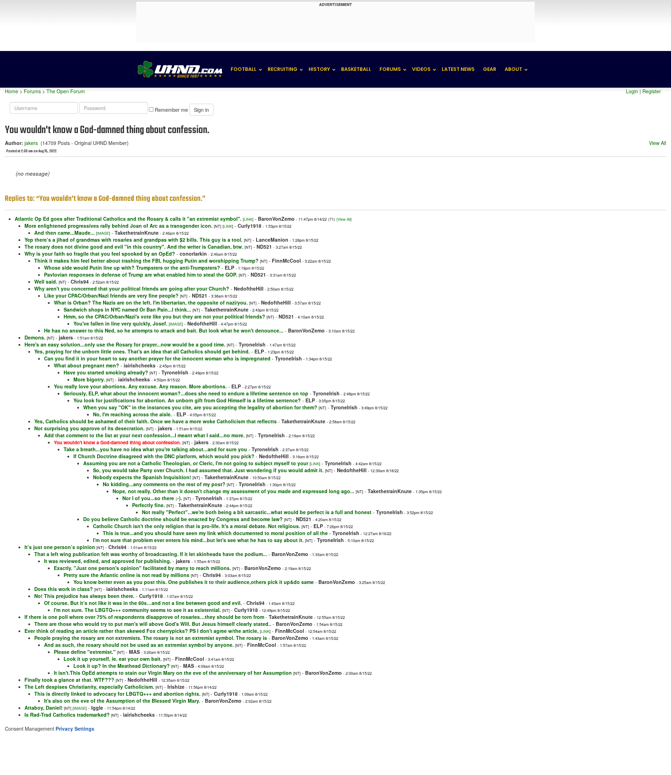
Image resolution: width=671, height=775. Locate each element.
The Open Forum (65, 91)
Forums (390, 69)
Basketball (356, 69)
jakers (31, 142)
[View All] (344, 219)
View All (657, 142)
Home (11, 91)
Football (244, 69)
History (319, 69)
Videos (421, 69)
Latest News (458, 69)
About (513, 69)
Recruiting (282, 69)
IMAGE (103, 233)
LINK (248, 219)
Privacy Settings (75, 728)
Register (651, 91)
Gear (489, 69)
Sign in (201, 109)
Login (632, 91)
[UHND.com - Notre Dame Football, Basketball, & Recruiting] (179, 69)
